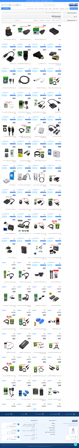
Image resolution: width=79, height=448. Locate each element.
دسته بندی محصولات (73, 8)
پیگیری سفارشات (6, 8)
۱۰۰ (6, 20)
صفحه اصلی (67, 8)
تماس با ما (36, 8)
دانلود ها (50, 8)
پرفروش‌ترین (35, 20)
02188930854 (5, 5)
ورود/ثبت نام (13, 5)
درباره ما (46, 8)
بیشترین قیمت (41, 20)
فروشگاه (53, 423)
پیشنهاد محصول (55, 8)
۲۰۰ (4, 20)
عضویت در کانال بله (30, 8)
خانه (60, 12)
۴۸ (9, 20)
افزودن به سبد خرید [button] (58, 46)
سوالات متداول (41, 8)
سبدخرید (19, 5)
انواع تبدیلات (54, 12)
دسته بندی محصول (71, 20)
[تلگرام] (8, 426)
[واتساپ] (7, 426)
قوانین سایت (52, 434)
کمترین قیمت (48, 20)
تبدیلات (57, 12)
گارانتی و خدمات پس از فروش (50, 432)
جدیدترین (53, 20)
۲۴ (11, 20)
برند (74, 16)
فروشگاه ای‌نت (62, 8)
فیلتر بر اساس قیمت (71, 13)
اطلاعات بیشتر (28, 264)
